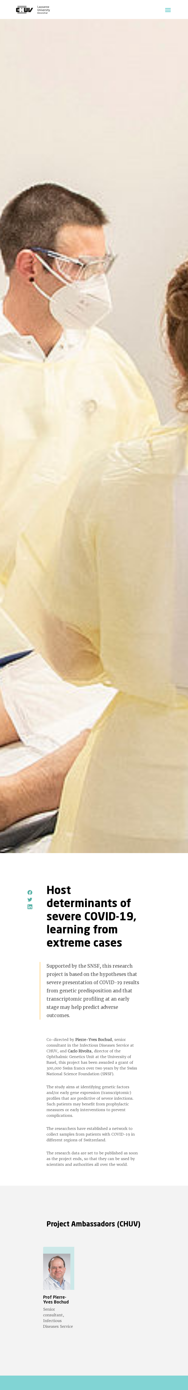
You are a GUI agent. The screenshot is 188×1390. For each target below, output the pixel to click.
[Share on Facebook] (30, 892)
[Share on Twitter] (30, 899)
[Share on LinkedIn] (30, 907)
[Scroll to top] (177, 1379)
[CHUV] (33, 10)
